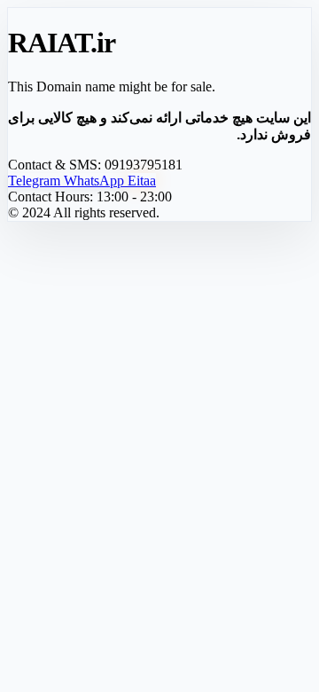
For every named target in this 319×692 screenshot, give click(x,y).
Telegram (36, 180)
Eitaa (142, 180)
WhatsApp (96, 180)
